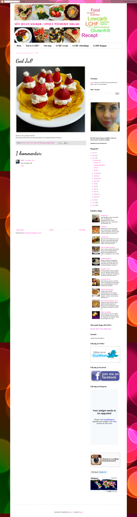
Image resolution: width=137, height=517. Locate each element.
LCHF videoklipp (81, 45)
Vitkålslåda (103, 226)
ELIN (22, 160)
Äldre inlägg (82, 230)
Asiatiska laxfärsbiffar (99, 165)
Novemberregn (104, 237)
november (96, 173)
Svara (22, 166)
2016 (93, 155)
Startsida (51, 230)
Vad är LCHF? (32, 45)
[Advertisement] (51, 213)
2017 (93, 153)
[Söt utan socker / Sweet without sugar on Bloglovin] (98, 473)
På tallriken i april (105, 269)
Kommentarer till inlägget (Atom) (32, 233)
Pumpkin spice (104, 215)
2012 (93, 205)
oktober (96, 176)
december (96, 160)
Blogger (81, 512)
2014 (93, 200)
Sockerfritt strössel (105, 279)
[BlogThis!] (61, 143)
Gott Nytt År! (97, 162)
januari (96, 197)
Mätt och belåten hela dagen (108, 247)
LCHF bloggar (100, 45)
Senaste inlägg (20, 230)
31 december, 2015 (29, 160)
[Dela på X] (63, 143)
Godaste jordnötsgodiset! (107, 289)
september (96, 178)
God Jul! (96, 167)
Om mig (47, 45)
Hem (19, 45)
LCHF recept (62, 45)
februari (96, 194)
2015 (93, 158)
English (92, 82)
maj (95, 186)
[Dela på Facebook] (65, 143)
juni (95, 183)
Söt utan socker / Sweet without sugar (100, 329)
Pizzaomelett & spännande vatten (109, 301)
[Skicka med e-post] (59, 143)
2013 (93, 202)
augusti (96, 181)
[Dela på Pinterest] (67, 143)
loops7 (71, 512)
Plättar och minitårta (106, 312)
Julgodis (96, 170)
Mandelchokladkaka (106, 258)
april (95, 189)
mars (95, 191)
